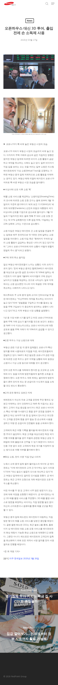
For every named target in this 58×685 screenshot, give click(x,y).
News (29, 20)
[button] (52, 3)
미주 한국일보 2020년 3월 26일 (24, 558)
